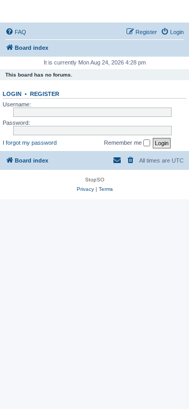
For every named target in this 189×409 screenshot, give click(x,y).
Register (44, 94)
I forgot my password (30, 142)
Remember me (123, 142)
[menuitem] (15, 32)
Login (12, 94)
